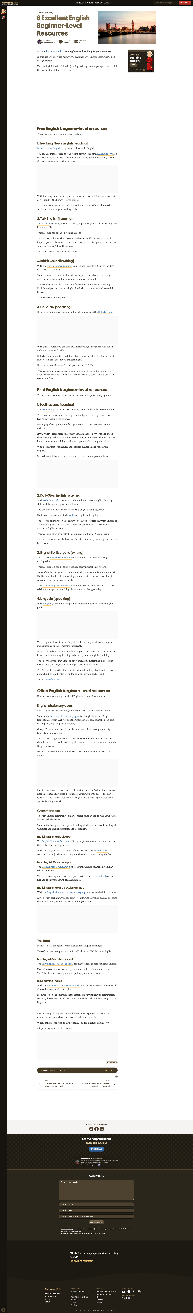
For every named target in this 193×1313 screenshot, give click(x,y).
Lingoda (47, 603)
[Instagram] (139, 1292)
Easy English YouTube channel (57, 963)
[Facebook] (96, 1129)
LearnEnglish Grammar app (56, 866)
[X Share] (102, 1129)
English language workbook (56, 585)
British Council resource (59, 265)
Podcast (99, 3)
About (107, 3)
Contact (74, 1302)
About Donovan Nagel (79, 1297)
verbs (71, 515)
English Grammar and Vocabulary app (66, 892)
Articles (80, 3)
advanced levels (99, 876)
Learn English (44, 12)
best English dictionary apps (64, 716)
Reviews (89, 3)
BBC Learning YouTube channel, (63, 985)
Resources (185, 3)
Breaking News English (48, 148)
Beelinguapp (48, 409)
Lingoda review (52, 679)
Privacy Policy (50, 1296)
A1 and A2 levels (106, 153)
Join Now (96, 1149)
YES (133, 65)
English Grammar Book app (56, 841)
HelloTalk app (105, 312)
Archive (74, 1305)
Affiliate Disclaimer (52, 1294)
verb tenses (102, 850)
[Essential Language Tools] (3, 17)
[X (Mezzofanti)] (134, 1292)
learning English (55, 51)
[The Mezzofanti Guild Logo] (10, 3)
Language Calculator (104, 1294)
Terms (47, 1299)
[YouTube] (123, 1292)
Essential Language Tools (106, 1291)
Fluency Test (101, 1297)
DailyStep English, (52, 500)
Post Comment (96, 1222)
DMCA (47, 1302)
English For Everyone (61, 557)
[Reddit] (91, 1129)
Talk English (43, 223)
